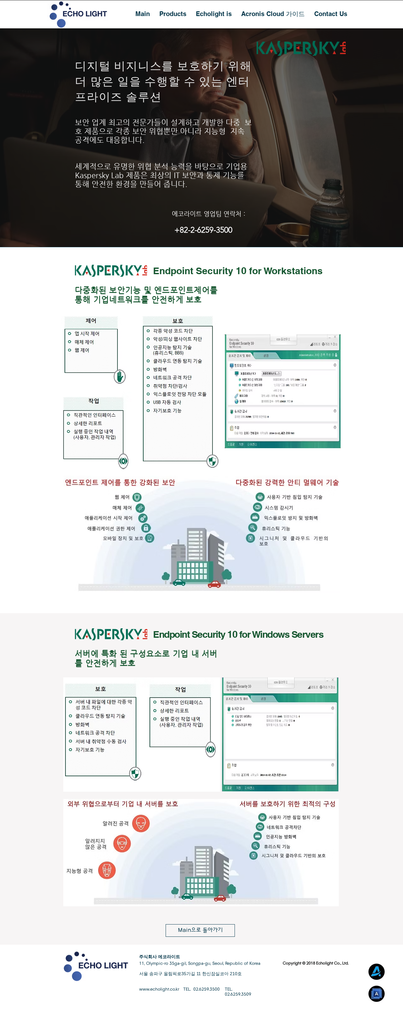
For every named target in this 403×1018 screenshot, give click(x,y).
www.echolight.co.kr (159, 989)
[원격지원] (376, 972)
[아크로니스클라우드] (376, 994)
